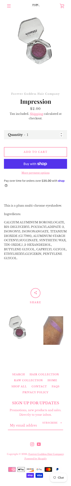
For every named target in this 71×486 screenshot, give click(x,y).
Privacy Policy (35, 392)
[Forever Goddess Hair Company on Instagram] (32, 444)
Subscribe (50, 423)
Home (52, 380)
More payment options (35, 172)
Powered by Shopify (35, 458)
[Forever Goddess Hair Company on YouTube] (39, 444)
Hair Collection (44, 374)
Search (18, 374)
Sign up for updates (35, 403)
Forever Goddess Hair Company (46, 454)
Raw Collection (28, 380)
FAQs (56, 386)
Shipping (36, 114)
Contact (39, 386)
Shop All (19, 386)
